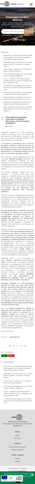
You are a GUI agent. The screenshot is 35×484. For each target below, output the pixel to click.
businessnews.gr (9, 331)
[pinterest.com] (17, 345)
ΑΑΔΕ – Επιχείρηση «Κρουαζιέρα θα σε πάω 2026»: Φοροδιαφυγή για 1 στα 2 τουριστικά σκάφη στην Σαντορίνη (18, 109)
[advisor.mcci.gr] (25, 345)
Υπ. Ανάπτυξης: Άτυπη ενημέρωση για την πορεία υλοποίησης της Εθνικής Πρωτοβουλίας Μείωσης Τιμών (18, 87)
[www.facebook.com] (14, 345)
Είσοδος (17, 458)
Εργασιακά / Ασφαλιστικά (15, 23)
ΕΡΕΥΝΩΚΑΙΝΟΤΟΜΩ (14, 337)
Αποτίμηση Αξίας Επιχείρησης (17, 447)
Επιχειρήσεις (30, 35)
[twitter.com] (10, 345)
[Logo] (17, 418)
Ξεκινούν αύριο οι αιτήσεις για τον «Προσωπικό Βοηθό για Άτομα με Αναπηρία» (17, 382)
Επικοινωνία (17, 438)
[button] (32, 475)
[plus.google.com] (21, 345)
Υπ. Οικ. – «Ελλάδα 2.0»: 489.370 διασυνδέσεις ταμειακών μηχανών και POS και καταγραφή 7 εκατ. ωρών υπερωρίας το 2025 (18, 80)
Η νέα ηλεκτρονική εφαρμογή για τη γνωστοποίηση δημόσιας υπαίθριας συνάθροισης (18, 387)
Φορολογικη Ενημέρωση (20, 35)
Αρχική (4, 23)
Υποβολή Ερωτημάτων (17, 449)
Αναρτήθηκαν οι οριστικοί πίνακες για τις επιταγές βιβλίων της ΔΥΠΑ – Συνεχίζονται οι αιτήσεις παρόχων (18, 64)
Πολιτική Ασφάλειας (13, 468)
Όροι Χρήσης (23, 468)
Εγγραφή (17, 461)
